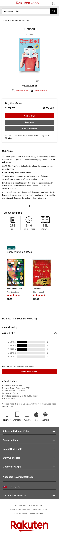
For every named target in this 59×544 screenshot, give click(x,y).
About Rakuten (36, 514)
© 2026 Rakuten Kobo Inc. (15, 495)
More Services (20, 514)
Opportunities (10, 440)
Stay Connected (11, 458)
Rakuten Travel (40, 509)
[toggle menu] (4, 3)
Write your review (29, 371)
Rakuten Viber (35, 505)
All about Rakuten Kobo (16, 431)
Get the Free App (12, 466)
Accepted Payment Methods (18, 477)
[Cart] (53, 3)
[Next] (55, 281)
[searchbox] (29, 11)
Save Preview (41, 90)
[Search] (53, 11)
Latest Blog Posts (12, 449)
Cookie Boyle (30, 85)
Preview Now (22, 90)
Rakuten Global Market (20, 509)
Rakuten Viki (20, 505)
